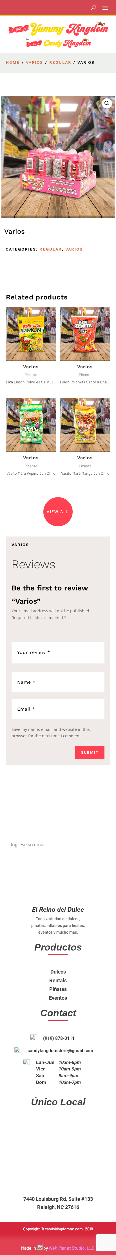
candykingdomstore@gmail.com (60, 1050)
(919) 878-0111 (59, 1038)
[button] (107, 103)
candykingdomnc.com (64, 1228)
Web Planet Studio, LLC (72, 1248)
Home (13, 62)
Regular (60, 62)
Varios (34, 62)
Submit (90, 752)
